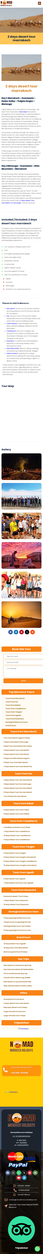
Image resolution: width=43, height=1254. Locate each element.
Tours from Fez (12, 702)
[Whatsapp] (18, 1172)
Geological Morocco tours (17, 722)
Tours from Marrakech (15, 698)
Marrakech (23, 112)
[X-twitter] (24, 1172)
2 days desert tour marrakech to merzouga (18, 201)
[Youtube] (18, 1177)
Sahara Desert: (12, 353)
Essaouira (10, 341)
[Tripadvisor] (35, 1172)
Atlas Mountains (12, 348)
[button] (39, 3)
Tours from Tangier (14, 712)
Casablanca (11, 331)
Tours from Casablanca (16, 708)
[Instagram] (13, 1172)
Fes (7, 316)
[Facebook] (7, 1172)
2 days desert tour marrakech (22, 88)
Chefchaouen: (12, 323)
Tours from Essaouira (15, 719)
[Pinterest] (29, 1172)
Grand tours (11, 725)
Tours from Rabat (13, 705)
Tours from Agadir (13, 715)
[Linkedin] (24, 1177)
